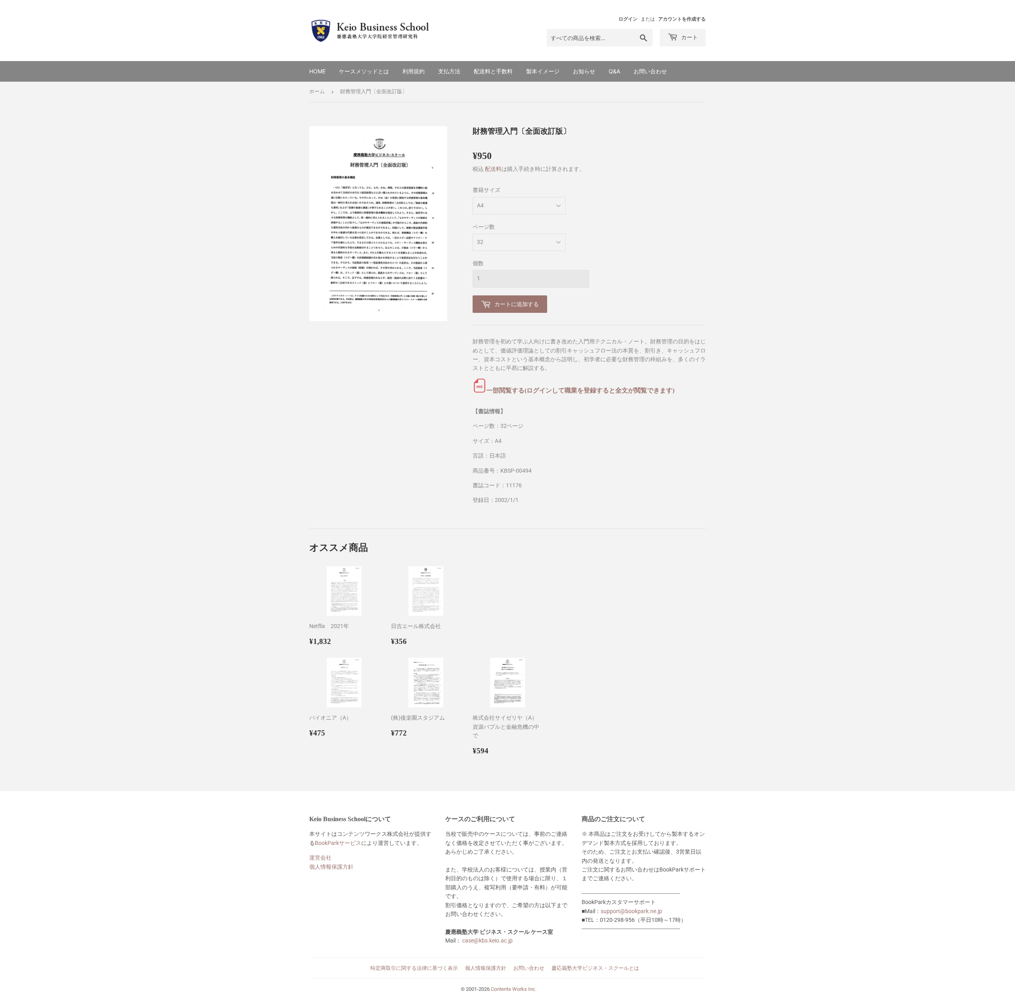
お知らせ (584, 71)
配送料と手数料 (493, 71)
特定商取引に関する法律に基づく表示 (414, 968)
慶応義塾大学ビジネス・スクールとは (595, 968)
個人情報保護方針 (331, 867)
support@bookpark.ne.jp (631, 911)
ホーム (317, 91)
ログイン (628, 19)
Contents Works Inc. (513, 989)
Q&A (614, 71)
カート (689, 37)
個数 (478, 263)
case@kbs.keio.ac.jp (487, 940)
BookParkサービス (338, 843)
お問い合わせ (650, 71)
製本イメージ (542, 71)
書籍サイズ (486, 190)
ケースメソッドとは (364, 71)
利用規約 (413, 71)
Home (317, 71)
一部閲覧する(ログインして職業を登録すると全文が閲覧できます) (580, 390)
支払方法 (449, 71)
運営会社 (320, 857)
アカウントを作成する (682, 19)
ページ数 (484, 227)
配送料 (493, 169)
